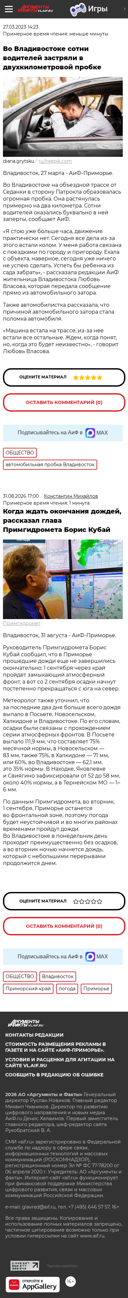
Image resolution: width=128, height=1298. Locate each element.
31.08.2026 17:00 (21, 496)
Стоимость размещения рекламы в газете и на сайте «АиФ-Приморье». (55, 1047)
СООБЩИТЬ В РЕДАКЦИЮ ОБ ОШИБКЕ (54, 1075)
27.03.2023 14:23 (20, 27)
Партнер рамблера (61, 1266)
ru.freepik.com (55, 161)
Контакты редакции (34, 1035)
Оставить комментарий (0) (64, 402)
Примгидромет (22, 623)
